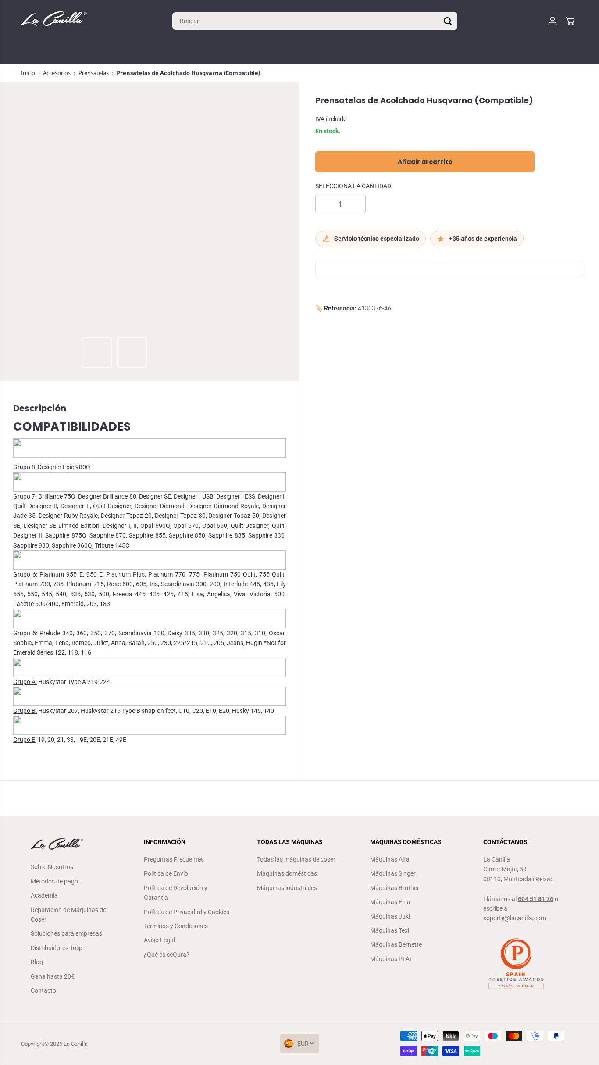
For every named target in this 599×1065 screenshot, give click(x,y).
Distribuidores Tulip (56, 947)
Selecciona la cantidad (353, 186)
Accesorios (57, 73)
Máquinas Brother (394, 887)
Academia (44, 895)
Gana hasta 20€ (53, 976)
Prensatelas (93, 73)
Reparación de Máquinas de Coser (68, 914)
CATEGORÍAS (41, 53)
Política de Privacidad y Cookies (186, 911)
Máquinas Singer (393, 873)
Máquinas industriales (287, 887)
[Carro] (570, 21)
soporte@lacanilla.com (514, 918)
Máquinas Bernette (396, 944)
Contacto (43, 990)
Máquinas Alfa (390, 859)
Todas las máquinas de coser (296, 859)
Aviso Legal (159, 940)
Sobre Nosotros (52, 866)
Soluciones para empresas (66, 933)
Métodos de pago (54, 881)
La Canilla (76, 1043)
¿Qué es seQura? (166, 954)
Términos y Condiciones (176, 926)
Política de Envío (166, 873)
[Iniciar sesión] (552, 21)
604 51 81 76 (535, 898)
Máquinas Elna (390, 901)
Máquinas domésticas (287, 873)
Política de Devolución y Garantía (175, 892)
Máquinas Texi (389, 930)
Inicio (28, 73)
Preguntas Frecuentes (174, 859)
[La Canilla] (54, 20)
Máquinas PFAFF (393, 958)
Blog (37, 961)
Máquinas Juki (390, 916)
